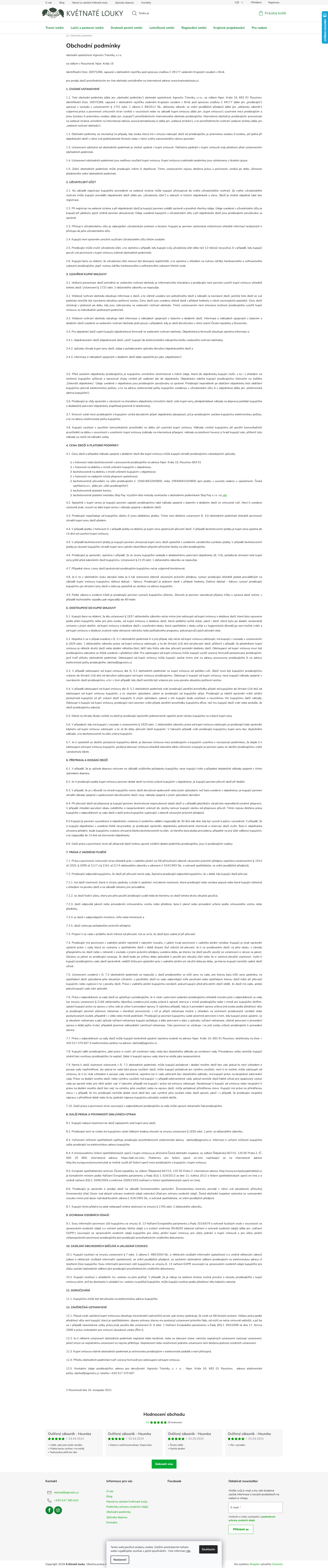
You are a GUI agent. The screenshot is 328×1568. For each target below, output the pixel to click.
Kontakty (146, 2)
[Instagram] (58, 1510)
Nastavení (119, 1560)
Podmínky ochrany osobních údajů (127, 1507)
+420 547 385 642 (66, 1500)
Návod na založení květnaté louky (90, 2)
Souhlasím (208, 1549)
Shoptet (255, 1564)
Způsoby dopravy (124, 2)
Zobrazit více (164, 1464)
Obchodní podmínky (118, 1512)
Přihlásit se (241, 1529)
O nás (48, 2)
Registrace (273, 2)
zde (188, 1551)
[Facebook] (49, 1510)
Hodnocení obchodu (164, 1414)
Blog (61, 2)
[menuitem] (54, 28)
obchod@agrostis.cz (66, 1492)
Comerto (277, 1564)
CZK (237, 2)
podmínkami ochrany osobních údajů (251, 1518)
